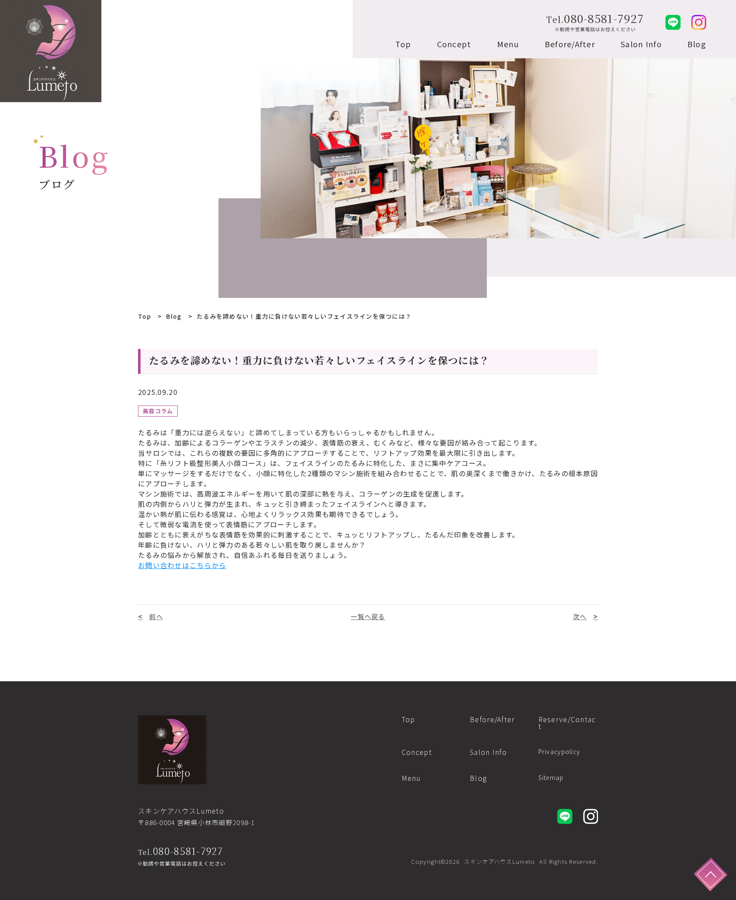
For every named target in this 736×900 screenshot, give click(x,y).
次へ (580, 616)
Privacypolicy (559, 751)
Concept (454, 43)
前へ (156, 616)
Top (403, 43)
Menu (508, 43)
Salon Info (641, 43)
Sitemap (551, 777)
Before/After (570, 43)
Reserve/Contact (567, 722)
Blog (696, 43)
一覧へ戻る (368, 616)
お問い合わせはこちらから (182, 565)
